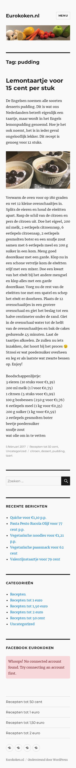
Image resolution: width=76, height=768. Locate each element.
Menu (63, 15)
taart (9, 455)
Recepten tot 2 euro (26, 612)
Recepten (18, 594)
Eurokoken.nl (22, 16)
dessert (46, 451)
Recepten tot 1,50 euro (29, 606)
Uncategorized (16, 451)
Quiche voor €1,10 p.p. (28, 517)
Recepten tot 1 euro (26, 600)
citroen (35, 451)
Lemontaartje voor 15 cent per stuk (34, 84)
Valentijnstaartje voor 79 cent (35, 559)
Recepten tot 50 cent (44, 446)
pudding (58, 451)
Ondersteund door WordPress (48, 760)
